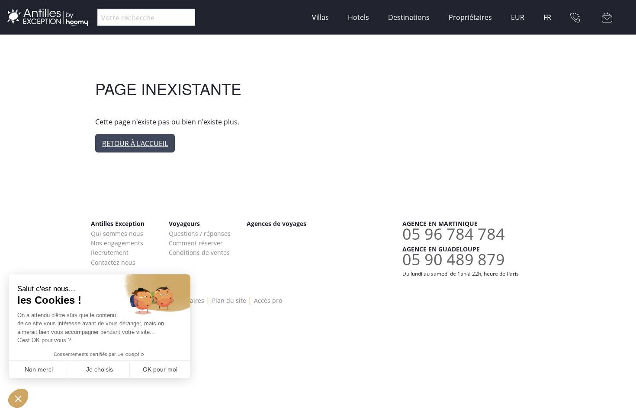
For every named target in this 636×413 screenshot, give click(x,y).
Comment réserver (196, 243)
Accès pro (268, 300)
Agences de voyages (276, 223)
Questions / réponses (200, 233)
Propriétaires (470, 17)
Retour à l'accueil (135, 143)
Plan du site (229, 300)
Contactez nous (113, 262)
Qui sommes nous (117, 233)
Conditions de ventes (199, 252)
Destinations (409, 17)
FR (547, 17)
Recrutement (109, 252)
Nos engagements (117, 243)
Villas (320, 17)
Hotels (358, 17)
